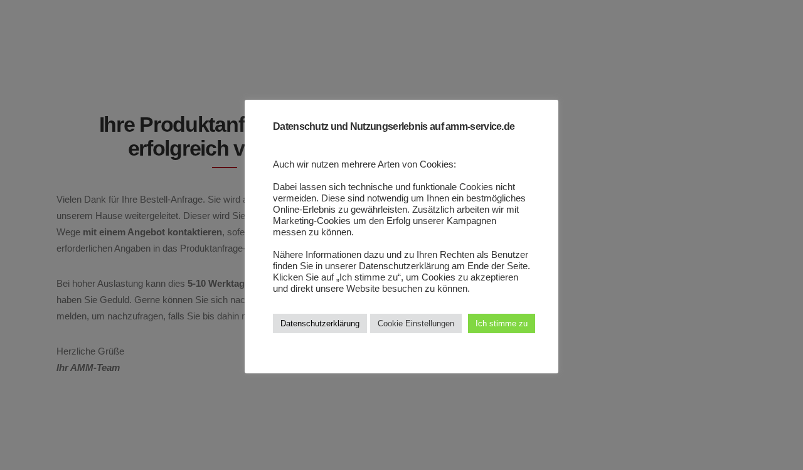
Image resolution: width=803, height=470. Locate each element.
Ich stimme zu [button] (502, 323)
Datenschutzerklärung (319, 323)
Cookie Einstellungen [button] (416, 323)
